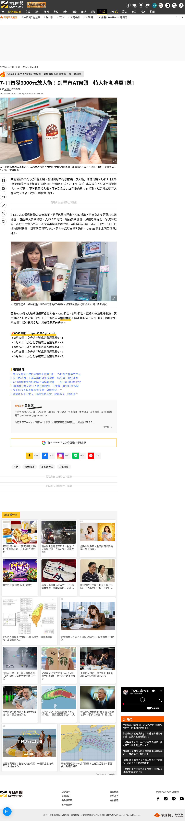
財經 (92, 11)
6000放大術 (47, 466)
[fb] (128, 5)
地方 (143, 11)
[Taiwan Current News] (154, 5)
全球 (83, 11)
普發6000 (30, 466)
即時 (37, 11)
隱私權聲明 (67, 800)
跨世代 (49, 17)
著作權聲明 (67, 804)
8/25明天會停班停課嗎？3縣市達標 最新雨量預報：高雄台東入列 (27, 638)
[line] (141, 5)
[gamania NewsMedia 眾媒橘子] (168, 815)
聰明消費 (34, 67)
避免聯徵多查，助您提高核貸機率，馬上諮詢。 (96, 547)
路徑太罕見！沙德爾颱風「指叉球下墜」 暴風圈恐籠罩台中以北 (58, 713)
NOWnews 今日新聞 (10, 67)
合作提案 (114, 800)
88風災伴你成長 (32, 17)
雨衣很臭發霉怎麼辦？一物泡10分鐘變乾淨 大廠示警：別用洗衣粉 (57, 549)
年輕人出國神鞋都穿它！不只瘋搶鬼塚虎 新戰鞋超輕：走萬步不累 (57, 586)
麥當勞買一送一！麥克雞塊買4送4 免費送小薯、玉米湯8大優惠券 (19, 549)
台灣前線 (75, 17)
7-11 (16, 466)
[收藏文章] (3, 221)
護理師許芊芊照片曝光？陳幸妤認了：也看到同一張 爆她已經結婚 (96, 586)
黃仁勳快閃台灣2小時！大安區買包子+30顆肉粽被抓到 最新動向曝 (97, 713)
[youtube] (147, 5)
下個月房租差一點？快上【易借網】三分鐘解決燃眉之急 (96, 674)
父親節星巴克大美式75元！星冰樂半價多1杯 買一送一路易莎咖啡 (58, 676)
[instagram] (134, 5)
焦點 (28, 11)
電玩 (112, 11)
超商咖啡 (64, 466)
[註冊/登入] (181, 5)
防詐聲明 (66, 791)
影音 (124, 11)
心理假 (89, 17)
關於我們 (114, 796)
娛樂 (65, 11)
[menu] (3, 11)
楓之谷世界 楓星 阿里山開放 (17, 585)
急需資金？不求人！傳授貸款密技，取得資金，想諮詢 (87, 638)
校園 (152, 11)
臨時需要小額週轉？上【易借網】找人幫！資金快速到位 (19, 713)
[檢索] (174, 5)
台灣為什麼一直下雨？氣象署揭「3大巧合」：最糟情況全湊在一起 (19, 676)
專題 (55, 11)
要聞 (46, 11)
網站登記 (65, 318)
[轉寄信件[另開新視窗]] (3, 197)
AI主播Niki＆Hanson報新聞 (113, 17)
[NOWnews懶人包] (161, 5)
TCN (61, 17)
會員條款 (114, 791)
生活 (102, 11)
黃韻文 (7, 89)
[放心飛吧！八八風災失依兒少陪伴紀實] (36, 4)
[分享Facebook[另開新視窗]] (3, 180)
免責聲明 (66, 796)
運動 (74, 11)
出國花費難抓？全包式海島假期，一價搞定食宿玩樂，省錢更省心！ (28, 765)
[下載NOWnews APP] (167, 5)
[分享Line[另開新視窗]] (3, 188)
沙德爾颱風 (14, 11)
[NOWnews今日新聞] (12, 4)
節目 (134, 11)
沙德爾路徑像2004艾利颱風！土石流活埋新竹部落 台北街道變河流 (88, 765)
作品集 (106, 427)
